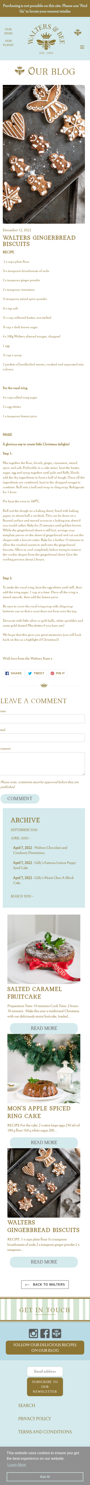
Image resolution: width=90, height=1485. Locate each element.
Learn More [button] (16, 1465)
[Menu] (82, 46)
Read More (44, 1028)
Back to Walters (48, 1284)
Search (26, 1405)
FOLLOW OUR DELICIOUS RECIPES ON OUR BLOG (45, 1348)
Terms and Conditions (45, 1432)
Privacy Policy (34, 1418)
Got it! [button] (45, 1477)
